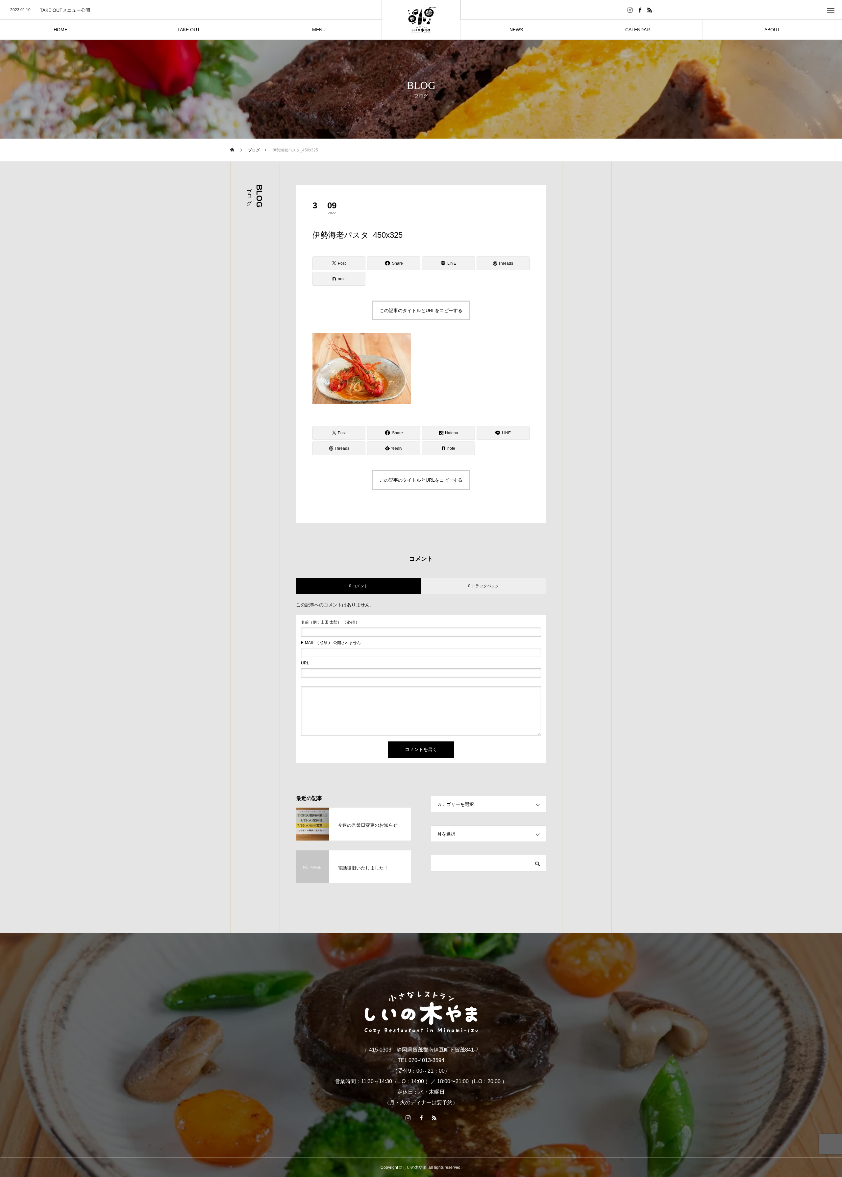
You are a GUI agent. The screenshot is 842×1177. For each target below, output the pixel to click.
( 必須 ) (329, 622)
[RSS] (650, 9)
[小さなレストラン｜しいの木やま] (421, 19)
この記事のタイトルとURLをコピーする (421, 310)
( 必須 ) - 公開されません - (332, 643)
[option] (191, 10)
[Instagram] (630, 9)
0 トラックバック (483, 586)
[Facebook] (640, 9)
